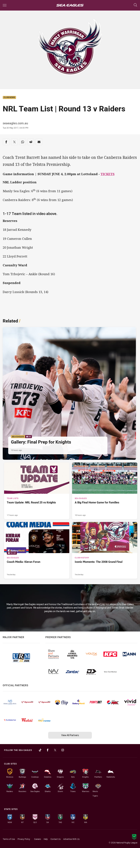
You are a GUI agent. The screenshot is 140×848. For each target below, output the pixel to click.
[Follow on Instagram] (62, 750)
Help (46, 839)
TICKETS (108, 174)
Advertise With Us (71, 839)
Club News (9, 97)
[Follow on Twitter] (55, 750)
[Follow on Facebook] (47, 750)
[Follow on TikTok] (40, 750)
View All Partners (70, 735)
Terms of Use (9, 839)
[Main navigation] (4, 5)
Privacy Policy (24, 839)
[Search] (135, 5)
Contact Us (56, 839)
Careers (37, 839)
